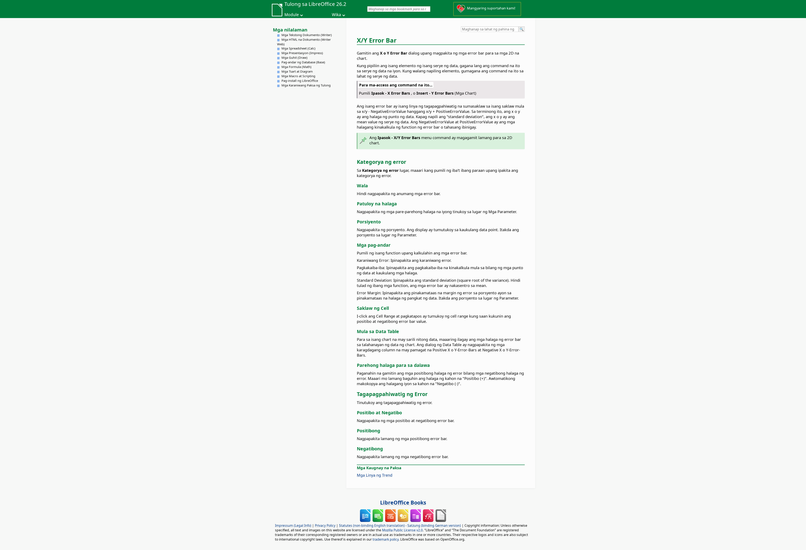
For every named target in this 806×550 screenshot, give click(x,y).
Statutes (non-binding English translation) (372, 525)
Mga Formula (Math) (296, 67)
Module (291, 14)
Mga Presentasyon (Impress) (302, 53)
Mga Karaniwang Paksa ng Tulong (306, 85)
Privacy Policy (325, 525)
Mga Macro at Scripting (298, 76)
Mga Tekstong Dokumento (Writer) (306, 35)
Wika (336, 14)
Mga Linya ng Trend (374, 475)
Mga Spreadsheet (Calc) (298, 48)
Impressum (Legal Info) (293, 525)
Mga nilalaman (290, 29)
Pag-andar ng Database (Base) (303, 62)
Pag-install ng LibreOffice (299, 80)
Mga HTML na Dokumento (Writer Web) (304, 41)
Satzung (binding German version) (434, 525)
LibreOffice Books (403, 502)
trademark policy (386, 539)
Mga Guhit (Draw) (294, 57)
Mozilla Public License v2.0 (402, 530)
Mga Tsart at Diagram (297, 71)
